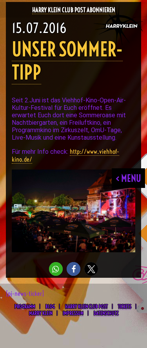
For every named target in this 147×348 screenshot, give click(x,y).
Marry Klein (41, 313)
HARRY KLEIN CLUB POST (86, 306)
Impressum (73, 313)
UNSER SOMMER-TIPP (67, 61)
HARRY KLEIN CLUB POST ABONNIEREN (73, 10)
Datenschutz (106, 313)
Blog (50, 306)
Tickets (124, 306)
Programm (25, 306)
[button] (56, 269)
